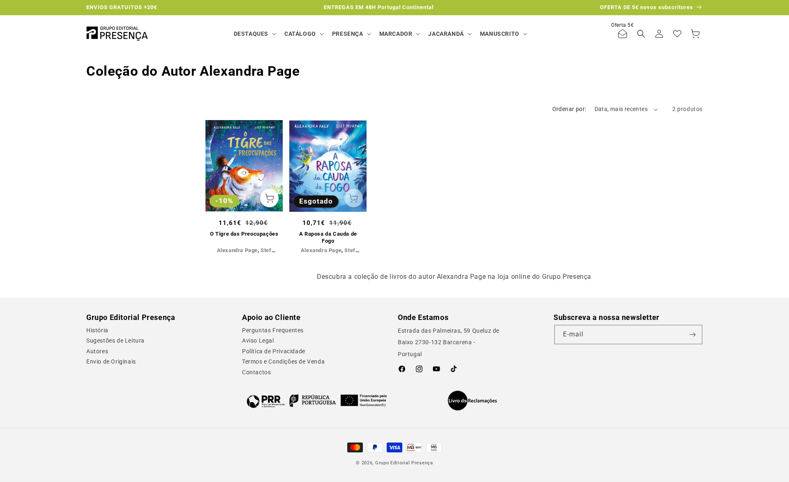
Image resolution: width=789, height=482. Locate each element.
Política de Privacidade (273, 351)
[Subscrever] (693, 334)
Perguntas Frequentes (273, 330)
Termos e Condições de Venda (283, 361)
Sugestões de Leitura (115, 340)
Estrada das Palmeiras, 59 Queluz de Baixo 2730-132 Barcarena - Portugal (448, 342)
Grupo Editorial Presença (404, 463)
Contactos (256, 372)
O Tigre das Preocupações (244, 234)
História (97, 330)
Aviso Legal (258, 340)
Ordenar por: (569, 109)
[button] (254, 33)
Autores (97, 351)
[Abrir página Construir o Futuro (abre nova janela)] (316, 400)
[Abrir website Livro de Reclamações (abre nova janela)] (472, 400)
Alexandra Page (237, 250)
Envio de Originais (111, 361)
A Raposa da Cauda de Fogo (328, 237)
